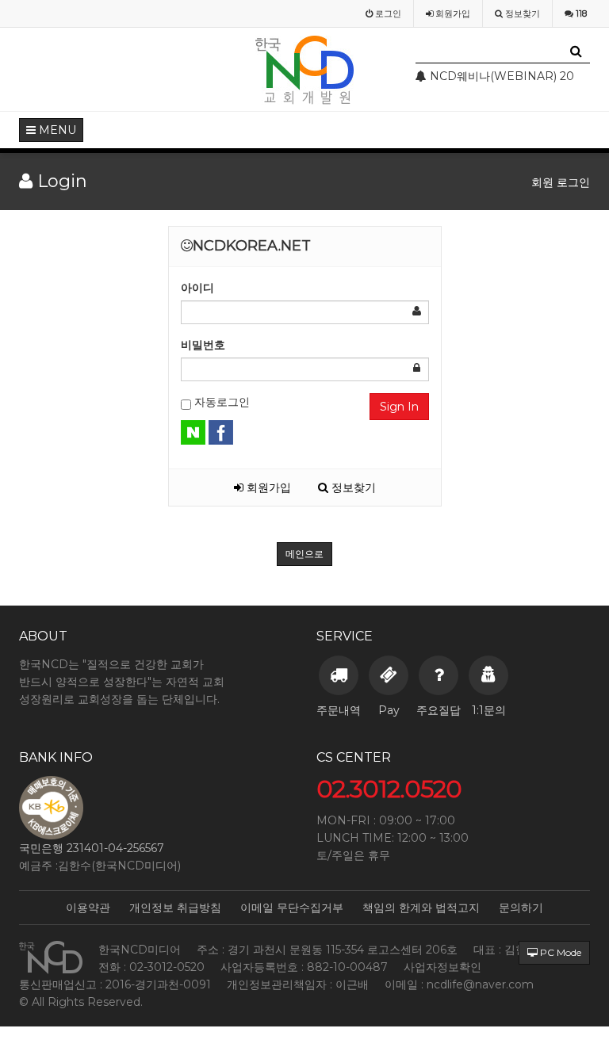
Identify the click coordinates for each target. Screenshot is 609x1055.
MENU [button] (56, 130)
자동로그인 (220, 402)
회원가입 (267, 487)
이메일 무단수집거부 (291, 907)
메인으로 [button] (304, 554)
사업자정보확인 (442, 967)
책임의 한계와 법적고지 (421, 907)
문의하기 (521, 907)
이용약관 (88, 907)
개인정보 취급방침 (175, 907)
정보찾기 (352, 487)
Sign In (399, 406)
